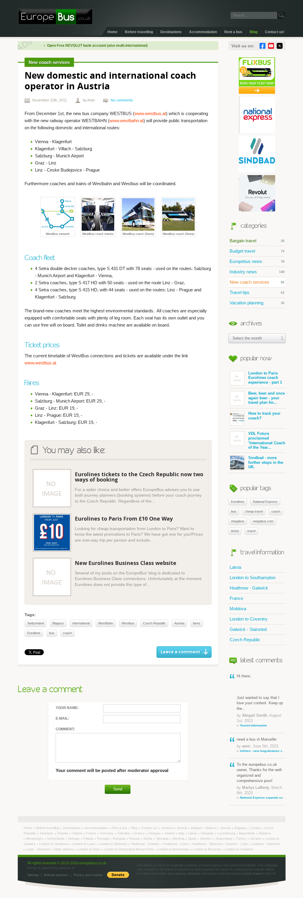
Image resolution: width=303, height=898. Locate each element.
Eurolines (237, 501)
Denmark (47, 833)
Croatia (255, 828)
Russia (134, 838)
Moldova (238, 608)
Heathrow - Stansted (207, 844)
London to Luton (84, 844)
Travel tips (257, 292)
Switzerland (35, 623)
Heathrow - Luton (176, 844)
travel (251, 531)
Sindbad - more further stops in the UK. (265, 462)
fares (196, 623)
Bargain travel (257, 240)
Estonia (63, 833)
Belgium (197, 828)
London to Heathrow (54, 844)
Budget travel (257, 250)
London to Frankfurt (239, 849)
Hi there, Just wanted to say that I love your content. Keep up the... (260, 700)
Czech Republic (245, 639)
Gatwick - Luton (237, 844)
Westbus (128, 623)
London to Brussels (207, 849)
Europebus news (257, 261)
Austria (179, 623)
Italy (181, 833)
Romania (119, 838)
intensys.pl (66, 868)
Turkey (241, 838)
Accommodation (203, 32)
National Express (265, 501)
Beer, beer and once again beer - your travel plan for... (266, 398)
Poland (88, 838)
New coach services (257, 282)
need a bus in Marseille (261, 744)
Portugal (103, 838)
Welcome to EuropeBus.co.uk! (55, 16)
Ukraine (256, 838)
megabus (237, 521)
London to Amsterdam (174, 849)
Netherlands (56, 838)
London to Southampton (252, 577)
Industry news (257, 271)
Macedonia (247, 833)
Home (112, 32)
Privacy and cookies (88, 875)
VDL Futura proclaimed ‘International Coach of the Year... (266, 440)
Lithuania (207, 833)
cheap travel (254, 511)
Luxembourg (226, 833)
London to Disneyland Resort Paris (129, 849)
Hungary (155, 833)
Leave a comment (180, 652)
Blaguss (58, 623)
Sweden (206, 838)
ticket (235, 531)
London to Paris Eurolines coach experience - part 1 (265, 378)
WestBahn (105, 623)
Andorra (168, 828)
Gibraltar (124, 833)
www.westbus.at (150, 113)
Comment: (65, 729)
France (236, 598)
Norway (74, 838)
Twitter (280, 46)
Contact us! (274, 32)
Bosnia (226, 828)
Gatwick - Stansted (248, 629)
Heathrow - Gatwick (249, 587)
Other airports (64, 849)
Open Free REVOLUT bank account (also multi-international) (87, 45)
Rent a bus (233, 32)
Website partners (56, 875)
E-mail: (62, 718)
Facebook (262, 46)
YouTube (271, 46)
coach (275, 511)
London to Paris (89, 849)
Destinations (171, 32)
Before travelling (139, 32)
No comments (122, 100)
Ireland (170, 833)
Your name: (67, 708)
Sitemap (33, 875)
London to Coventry (248, 618)
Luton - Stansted (38, 849)
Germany (107, 833)
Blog (253, 32)
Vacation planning (257, 302)
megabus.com (263, 521)
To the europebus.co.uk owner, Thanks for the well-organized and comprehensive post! (261, 780)
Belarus (212, 828)
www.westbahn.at (126, 120)
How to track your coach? (264, 415)
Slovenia (178, 838)
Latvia (235, 567)
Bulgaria (240, 828)
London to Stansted (113, 844)
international (81, 623)
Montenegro (35, 838)
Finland (77, 833)
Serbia (148, 838)
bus (233, 511)
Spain (192, 838)
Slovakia (162, 838)
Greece (140, 833)
